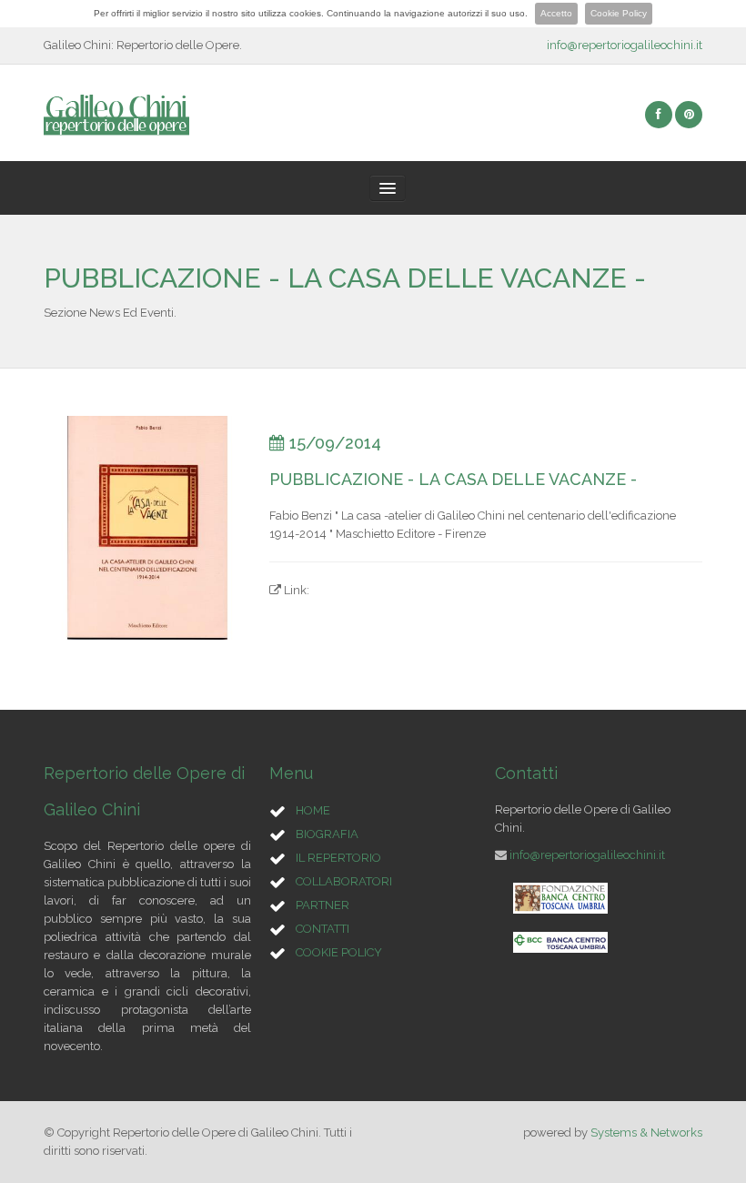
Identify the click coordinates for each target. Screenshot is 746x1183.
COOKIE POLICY (339, 952)
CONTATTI (322, 928)
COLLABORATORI (344, 881)
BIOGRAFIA (327, 834)
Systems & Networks (646, 1132)
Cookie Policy (618, 13)
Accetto (556, 13)
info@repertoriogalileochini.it (624, 45)
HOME (313, 810)
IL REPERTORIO (338, 857)
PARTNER (322, 905)
